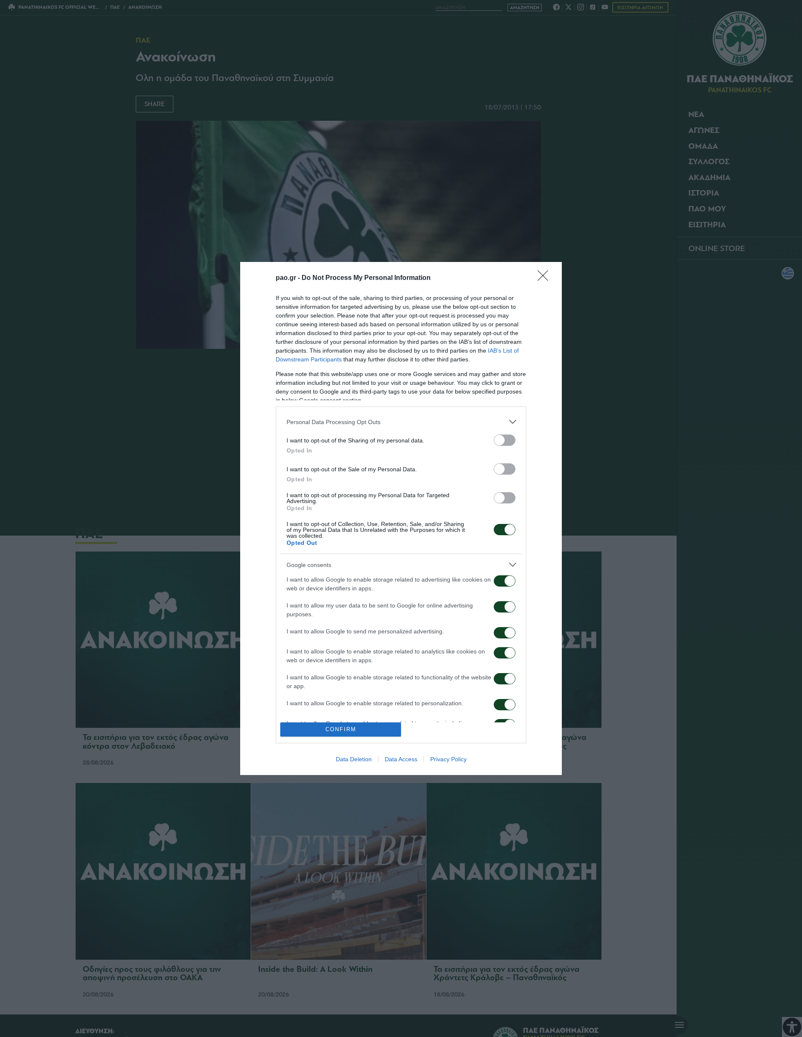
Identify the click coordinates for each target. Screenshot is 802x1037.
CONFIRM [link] (340, 729)
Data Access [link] (401, 759)
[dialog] (401, 518)
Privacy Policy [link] (448, 759)
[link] (545, 278)
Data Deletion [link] (354, 759)
